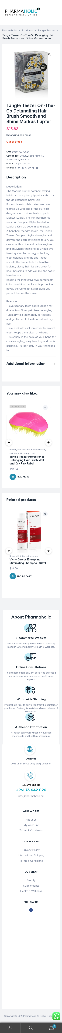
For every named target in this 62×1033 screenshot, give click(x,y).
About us (31, 819)
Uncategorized (27, 453)
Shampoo (33, 556)
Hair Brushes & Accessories (31, 449)
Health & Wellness (31, 891)
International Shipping (31, 855)
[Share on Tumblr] (25, 167)
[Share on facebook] (15, 167)
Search (31, 1028)
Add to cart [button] (24, 576)
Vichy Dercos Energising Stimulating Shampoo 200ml (28, 561)
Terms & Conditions (31, 830)
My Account (31, 825)
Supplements (31, 885)
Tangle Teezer (22, 163)
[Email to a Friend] (37, 167)
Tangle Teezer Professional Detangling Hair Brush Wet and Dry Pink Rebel (27, 460)
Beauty (23, 155)
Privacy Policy (31, 850)
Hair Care (25, 159)
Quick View (45, 407)
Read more (23, 476)
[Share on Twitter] (19, 167)
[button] (49, 54)
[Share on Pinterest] (33, 167)
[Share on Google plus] (29, 167)
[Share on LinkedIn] (22, 167)
